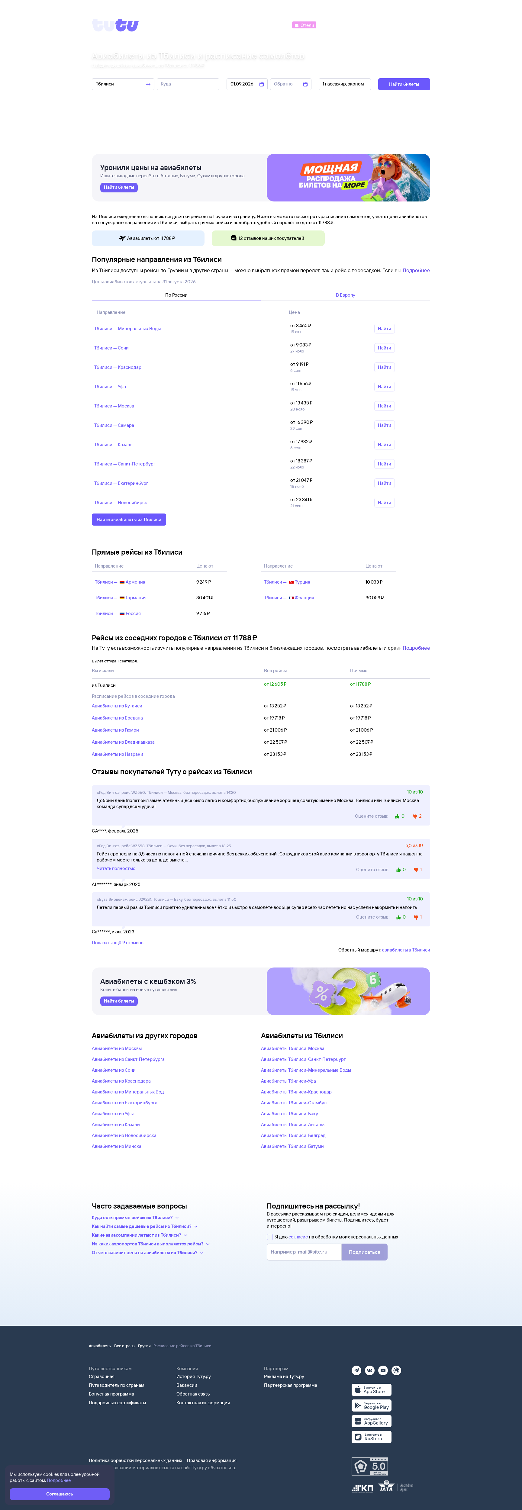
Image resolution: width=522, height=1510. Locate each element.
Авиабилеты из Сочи (114, 1070)
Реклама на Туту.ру (284, 1376)
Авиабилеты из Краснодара (121, 1081)
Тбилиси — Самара (114, 425)
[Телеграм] (356, 1368)
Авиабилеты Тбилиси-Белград (293, 1135)
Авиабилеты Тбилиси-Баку (289, 1113)
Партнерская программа (290, 1385)
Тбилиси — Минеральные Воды (127, 328)
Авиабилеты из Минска (116, 1146)
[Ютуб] (383, 1368)
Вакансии (186, 1385)
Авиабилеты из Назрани (117, 754)
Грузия (144, 1345)
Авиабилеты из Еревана (117, 718)
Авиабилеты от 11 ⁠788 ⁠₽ (151, 238)
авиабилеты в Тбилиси (406, 950)
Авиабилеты (100, 1345)
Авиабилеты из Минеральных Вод (128, 1092)
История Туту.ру (193, 1376)
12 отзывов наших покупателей (271, 238)
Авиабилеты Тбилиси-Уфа (288, 1081)
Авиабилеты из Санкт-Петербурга (128, 1059)
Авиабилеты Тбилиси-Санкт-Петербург (303, 1059)
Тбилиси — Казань (113, 444)
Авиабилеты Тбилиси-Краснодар (296, 1092)
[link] (119, 187)
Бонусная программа (111, 1394)
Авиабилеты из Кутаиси (117, 706)
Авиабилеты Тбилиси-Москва (292, 1048)
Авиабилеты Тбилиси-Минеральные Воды (306, 1070)
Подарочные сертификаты (117, 1402)
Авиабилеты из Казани (116, 1124)
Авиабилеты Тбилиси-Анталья (293, 1124)
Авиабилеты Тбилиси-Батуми (292, 1146)
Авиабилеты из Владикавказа (123, 742)
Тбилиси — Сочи (111, 348)
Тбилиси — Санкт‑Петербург (124, 464)
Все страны (124, 1345)
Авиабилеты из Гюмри (115, 730)
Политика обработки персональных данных (135, 1460)
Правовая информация (212, 1460)
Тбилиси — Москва (114, 406)
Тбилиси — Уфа (110, 386)
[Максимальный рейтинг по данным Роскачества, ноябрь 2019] (370, 1466)
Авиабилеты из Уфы (113, 1113)
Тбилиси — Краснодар (117, 367)
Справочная (101, 1376)
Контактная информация (203, 1402)
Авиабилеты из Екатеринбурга (124, 1103)
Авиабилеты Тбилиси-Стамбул (294, 1103)
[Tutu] (115, 25)
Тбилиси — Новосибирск (120, 502)
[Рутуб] (396, 1368)
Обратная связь (193, 1394)
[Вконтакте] (370, 1368)
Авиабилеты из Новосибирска (124, 1135)
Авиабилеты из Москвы (117, 1048)
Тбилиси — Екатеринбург (121, 483)
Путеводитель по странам (116, 1385)
